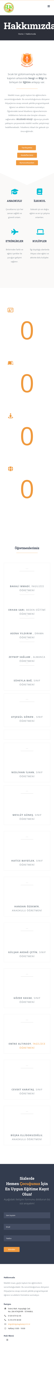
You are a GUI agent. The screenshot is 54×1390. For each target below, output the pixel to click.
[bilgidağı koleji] (27, 54)
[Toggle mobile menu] (49, 6)
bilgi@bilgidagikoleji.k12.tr (19, 1324)
